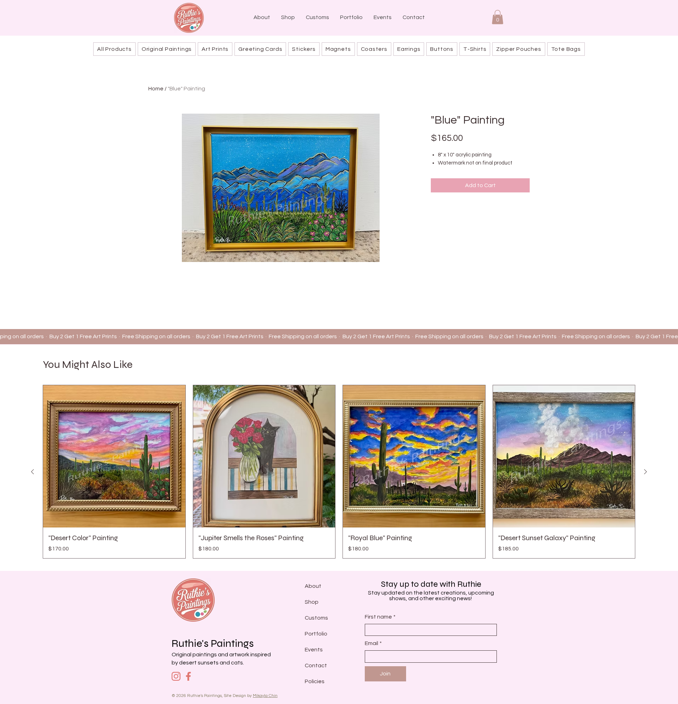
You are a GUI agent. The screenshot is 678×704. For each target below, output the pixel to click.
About (313, 586)
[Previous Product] (32, 471)
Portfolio (316, 634)
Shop (312, 602)
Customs (316, 618)
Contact (316, 665)
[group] (339, 471)
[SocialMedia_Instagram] (176, 676)
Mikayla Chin (265, 695)
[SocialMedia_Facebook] (188, 676)
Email (373, 643)
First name (380, 617)
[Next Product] (645, 471)
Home (155, 88)
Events (314, 649)
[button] (498, 17)
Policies (315, 681)
